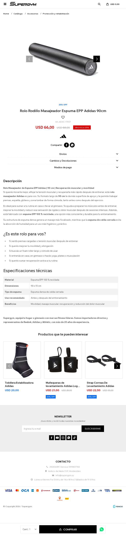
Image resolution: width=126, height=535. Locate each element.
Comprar (70, 529)
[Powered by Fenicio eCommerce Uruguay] (118, 506)
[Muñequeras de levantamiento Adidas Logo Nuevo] (63, 360)
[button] (99, 4)
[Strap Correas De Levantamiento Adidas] (104, 360)
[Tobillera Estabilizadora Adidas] (22, 360)
